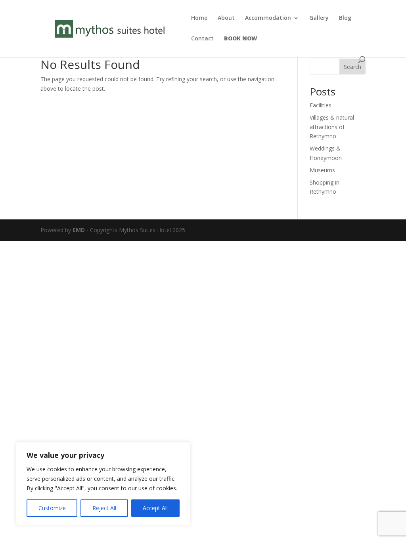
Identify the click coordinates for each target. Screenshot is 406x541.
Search (352, 66)
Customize (52, 508)
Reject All (104, 508)
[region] (103, 483)
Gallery (319, 18)
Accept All (155, 508)
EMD (79, 230)
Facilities (320, 105)
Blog (345, 18)
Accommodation (268, 18)
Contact (202, 39)
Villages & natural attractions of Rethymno (332, 127)
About (226, 18)
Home (199, 18)
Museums (322, 170)
